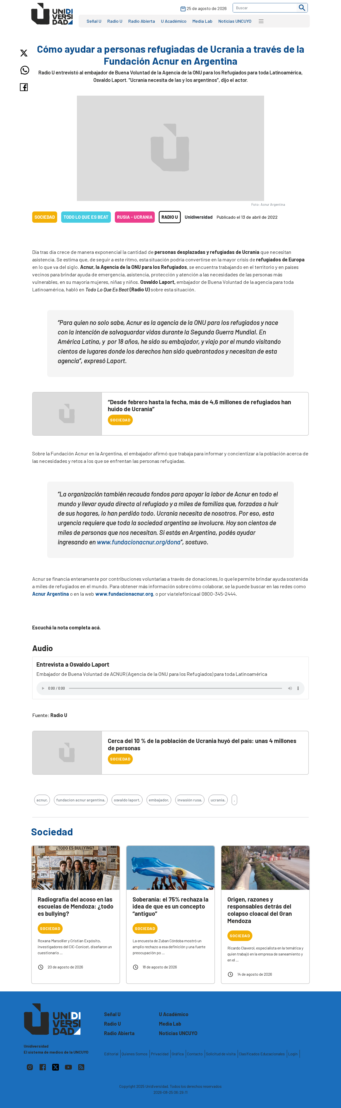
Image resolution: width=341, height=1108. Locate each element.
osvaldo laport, (127, 799)
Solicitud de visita (221, 1053)
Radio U (114, 21)
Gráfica (178, 1053)
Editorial (111, 1053)
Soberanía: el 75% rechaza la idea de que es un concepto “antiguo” (170, 906)
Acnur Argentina (50, 594)
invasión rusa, (189, 799)
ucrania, (218, 799)
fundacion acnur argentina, (80, 799)
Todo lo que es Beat (86, 217)
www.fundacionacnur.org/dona (138, 542)
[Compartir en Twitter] (25, 53)
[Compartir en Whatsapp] (25, 70)
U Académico (173, 21)
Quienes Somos (135, 1053)
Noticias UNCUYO (234, 21)
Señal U (94, 21)
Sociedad (44, 217)
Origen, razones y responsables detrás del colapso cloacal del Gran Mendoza (259, 910)
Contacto (195, 1053)
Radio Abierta (141, 21)
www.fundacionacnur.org (123, 594)
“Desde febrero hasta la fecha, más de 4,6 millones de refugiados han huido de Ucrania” (199, 405)
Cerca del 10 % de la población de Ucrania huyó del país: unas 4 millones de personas (202, 744)
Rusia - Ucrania (135, 217)
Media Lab (202, 21)
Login (293, 1053)
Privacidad (160, 1053)
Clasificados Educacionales (262, 1053)
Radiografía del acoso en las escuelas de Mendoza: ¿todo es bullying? (75, 906)
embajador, (159, 799)
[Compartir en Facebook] (25, 87)
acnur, (42, 799)
